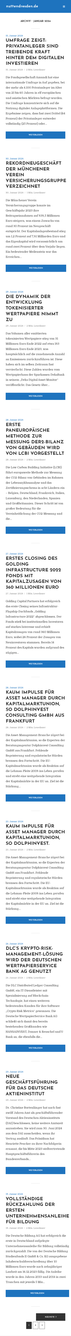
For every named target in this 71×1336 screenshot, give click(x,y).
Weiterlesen (36, 135)
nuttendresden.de (22, 6)
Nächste (49, 1317)
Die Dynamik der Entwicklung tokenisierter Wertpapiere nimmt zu (32, 308)
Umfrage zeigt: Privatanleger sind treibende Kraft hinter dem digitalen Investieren (35, 52)
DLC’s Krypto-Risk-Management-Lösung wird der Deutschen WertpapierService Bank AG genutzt (34, 960)
